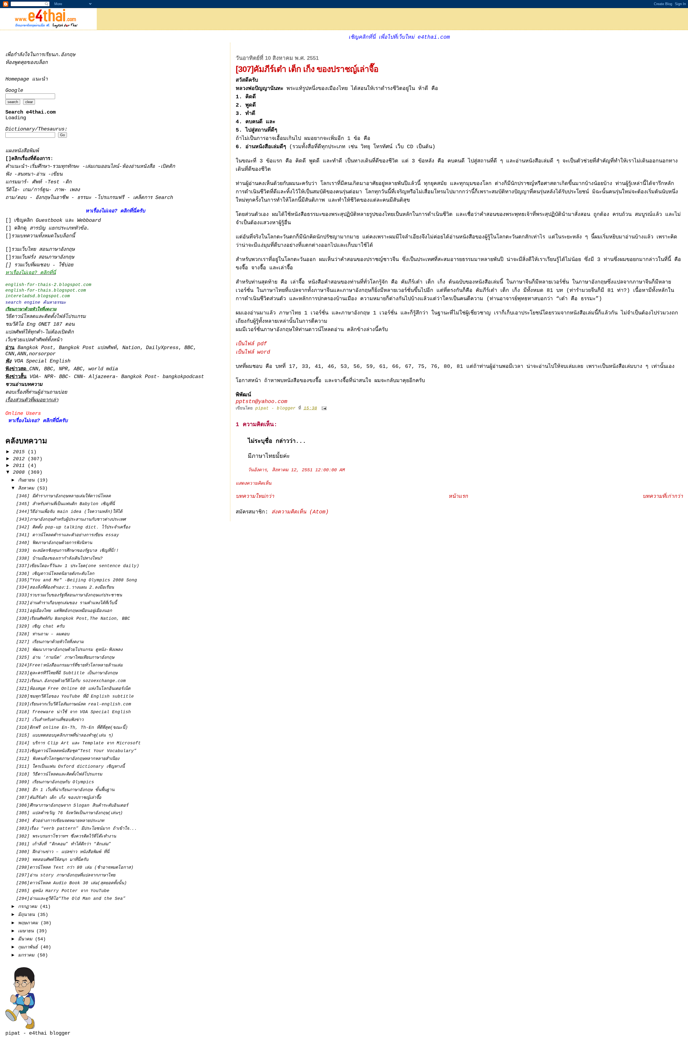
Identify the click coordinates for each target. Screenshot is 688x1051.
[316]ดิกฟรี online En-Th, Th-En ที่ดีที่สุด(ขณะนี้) (72, 727)
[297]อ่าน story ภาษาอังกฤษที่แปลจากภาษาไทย (65, 875)
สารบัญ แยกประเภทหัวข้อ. (59, 228)
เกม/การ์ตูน (36, 190)
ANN (21, 354)
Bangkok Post (35, 348)
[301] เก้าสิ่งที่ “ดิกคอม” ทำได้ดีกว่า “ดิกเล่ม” (63, 844)
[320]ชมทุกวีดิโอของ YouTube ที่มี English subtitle (75, 696)
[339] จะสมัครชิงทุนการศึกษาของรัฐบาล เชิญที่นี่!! (67, 550)
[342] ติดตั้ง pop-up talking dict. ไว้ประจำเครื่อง (73, 527)
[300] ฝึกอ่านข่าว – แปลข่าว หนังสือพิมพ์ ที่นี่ (62, 852)
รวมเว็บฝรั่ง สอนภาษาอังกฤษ (42, 257)
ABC (78, 369)
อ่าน (42, 174)
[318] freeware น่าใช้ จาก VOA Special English (73, 712)
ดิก (68, 182)
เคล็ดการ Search (153, 198)
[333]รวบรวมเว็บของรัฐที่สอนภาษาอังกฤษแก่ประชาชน (69, 595)
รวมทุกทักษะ (65, 166)
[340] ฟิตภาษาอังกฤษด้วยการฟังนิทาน (54, 543)
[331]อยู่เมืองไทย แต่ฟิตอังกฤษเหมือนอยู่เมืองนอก (64, 610)
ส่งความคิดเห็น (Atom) (300, 512)
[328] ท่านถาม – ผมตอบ (42, 634)
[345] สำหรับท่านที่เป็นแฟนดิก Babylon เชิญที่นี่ (65, 504)
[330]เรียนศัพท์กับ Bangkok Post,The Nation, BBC (73, 618)
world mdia (103, 369)
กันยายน (27, 480)
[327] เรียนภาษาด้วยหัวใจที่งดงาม (50, 642)
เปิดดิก (168, 166)
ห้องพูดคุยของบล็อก (26, 63)
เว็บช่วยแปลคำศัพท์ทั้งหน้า (33, 340)
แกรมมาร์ (15, 182)
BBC (188, 348)
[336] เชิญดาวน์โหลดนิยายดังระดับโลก (55, 573)
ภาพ (59, 190)
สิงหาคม (27, 488)
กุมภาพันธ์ (29, 947)
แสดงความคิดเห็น (253, 483)
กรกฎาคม (29, 906)
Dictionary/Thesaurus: (36, 129)
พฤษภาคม (29, 923)
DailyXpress (162, 348)
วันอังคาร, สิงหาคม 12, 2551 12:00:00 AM (296, 470)
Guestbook (49, 220)
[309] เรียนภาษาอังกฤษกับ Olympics (55, 782)
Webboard (89, 220)
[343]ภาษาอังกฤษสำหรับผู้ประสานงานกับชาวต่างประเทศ (71, 519)
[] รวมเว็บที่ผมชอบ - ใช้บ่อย (39, 265)
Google (14, 90)
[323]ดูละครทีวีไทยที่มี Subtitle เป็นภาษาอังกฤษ (66, 673)
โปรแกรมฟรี (112, 198)
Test (55, 182)
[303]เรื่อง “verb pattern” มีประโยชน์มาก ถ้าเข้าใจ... (76, 828)
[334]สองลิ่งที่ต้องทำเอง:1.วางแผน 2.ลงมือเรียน (65, 587)
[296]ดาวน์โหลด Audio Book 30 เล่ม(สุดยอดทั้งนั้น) (71, 883)
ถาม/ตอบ (17, 198)
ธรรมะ (85, 198)
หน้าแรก (458, 496)
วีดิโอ (11, 190)
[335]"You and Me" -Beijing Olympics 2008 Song (76, 580)
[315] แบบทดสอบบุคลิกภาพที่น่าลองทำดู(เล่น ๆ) (64, 735)
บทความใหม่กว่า (255, 496)
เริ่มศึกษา (39, 166)
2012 (20, 459)
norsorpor (42, 354)
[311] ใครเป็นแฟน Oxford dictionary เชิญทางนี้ (70, 766)
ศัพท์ (38, 182)
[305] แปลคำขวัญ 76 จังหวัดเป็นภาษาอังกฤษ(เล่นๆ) (69, 813)
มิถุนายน (27, 914)
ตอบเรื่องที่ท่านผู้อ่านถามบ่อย (36, 392)
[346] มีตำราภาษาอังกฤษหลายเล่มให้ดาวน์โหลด (63, 496)
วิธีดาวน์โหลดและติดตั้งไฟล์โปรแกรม (45, 317)
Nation (131, 348)
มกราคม (27, 955)
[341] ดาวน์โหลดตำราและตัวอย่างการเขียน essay (67, 535)
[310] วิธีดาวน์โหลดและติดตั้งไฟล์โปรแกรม (59, 774)
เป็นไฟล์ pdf (251, 344)
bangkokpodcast (183, 377)
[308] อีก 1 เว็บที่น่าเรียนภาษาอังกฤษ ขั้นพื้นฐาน (65, 790)
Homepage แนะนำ (26, 79)
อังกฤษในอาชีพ (53, 198)
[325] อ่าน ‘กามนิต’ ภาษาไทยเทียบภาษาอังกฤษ (65, 657)
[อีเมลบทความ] (324, 408)
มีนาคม (26, 939)
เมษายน (27, 931)
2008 (20, 472)
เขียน (57, 174)
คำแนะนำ (16, 166)
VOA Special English (37, 361)
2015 (20, 452)
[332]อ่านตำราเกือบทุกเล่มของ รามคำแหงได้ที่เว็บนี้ (66, 603)
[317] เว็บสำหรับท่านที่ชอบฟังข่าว (50, 719)
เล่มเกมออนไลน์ (102, 166)
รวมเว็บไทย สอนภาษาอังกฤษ (43, 249)
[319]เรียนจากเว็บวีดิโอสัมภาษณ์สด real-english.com (73, 704)
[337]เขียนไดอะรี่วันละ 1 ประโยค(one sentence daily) (77, 566)
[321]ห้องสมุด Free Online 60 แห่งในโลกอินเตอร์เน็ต (73, 688)
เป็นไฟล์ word (253, 352)
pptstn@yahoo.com (261, 402)
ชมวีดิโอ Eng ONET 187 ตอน (40, 324)
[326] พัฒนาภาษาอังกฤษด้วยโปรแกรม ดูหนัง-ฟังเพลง (69, 649)
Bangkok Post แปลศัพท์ (87, 348)
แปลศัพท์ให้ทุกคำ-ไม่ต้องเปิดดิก (39, 332)
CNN (9, 354)
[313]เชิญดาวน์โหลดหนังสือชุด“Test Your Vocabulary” (76, 751)
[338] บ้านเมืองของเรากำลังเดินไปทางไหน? (59, 558)
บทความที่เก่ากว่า (663, 496)
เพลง (75, 190)
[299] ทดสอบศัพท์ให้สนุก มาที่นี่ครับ (52, 859)
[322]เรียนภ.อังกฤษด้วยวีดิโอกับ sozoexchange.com (71, 681)
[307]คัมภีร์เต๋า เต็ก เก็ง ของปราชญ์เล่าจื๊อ (58, 797)
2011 (20, 465)
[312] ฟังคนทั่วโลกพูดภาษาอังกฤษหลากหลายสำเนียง (67, 758)
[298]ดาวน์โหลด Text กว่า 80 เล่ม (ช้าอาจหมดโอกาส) (75, 867)
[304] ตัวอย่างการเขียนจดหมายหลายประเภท (60, 820)
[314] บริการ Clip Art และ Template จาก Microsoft (78, 743)
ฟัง (9, 174)
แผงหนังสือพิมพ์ (22, 151)
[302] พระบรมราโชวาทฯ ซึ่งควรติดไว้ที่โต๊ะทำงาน (66, 836)
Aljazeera (102, 377)
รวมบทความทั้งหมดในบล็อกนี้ (43, 236)
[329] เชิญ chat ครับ (40, 626)
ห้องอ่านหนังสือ (138, 166)
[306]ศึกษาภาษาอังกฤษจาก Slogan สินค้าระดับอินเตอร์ (72, 805)
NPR (63, 369)
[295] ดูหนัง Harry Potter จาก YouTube (62, 891)
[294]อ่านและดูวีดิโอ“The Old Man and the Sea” (71, 898)
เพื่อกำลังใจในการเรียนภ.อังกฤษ (40, 55)
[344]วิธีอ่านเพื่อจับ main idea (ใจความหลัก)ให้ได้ (69, 511)
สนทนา (25, 174)
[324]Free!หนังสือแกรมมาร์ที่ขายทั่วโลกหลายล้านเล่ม (69, 665)
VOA (34, 377)
